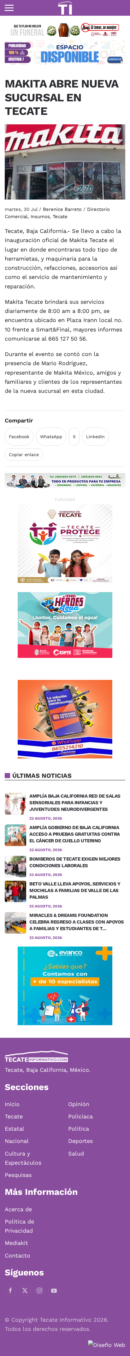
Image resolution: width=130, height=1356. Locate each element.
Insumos (40, 216)
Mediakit (16, 1243)
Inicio (12, 1104)
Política (78, 1128)
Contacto (17, 1255)
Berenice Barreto (62, 209)
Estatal (14, 1128)
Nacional (17, 1141)
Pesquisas (18, 1175)
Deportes (80, 1141)
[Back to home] (65, 8)
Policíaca (80, 1116)
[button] (9, 8)
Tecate (60, 216)
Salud (76, 1153)
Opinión (78, 1104)
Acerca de (18, 1209)
